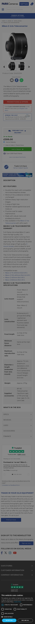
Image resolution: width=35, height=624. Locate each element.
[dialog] (17, 608)
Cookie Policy (17, 602)
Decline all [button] (25, 620)
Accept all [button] (9, 620)
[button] (17, 617)
